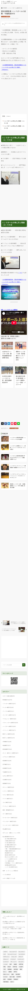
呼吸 (4, 966)
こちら (20, 272)
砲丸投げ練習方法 (10, 855)
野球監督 (16, 979)
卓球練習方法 (7, 741)
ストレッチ (14, 956)
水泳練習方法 (7, 779)
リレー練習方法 (9, 861)
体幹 (11, 964)
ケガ (4, 954)
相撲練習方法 (7, 783)
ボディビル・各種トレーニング (11, 833)
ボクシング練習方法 (8, 787)
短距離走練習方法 (10, 865)
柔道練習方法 (7, 760)
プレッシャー (13, 961)
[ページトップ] (25, 987)
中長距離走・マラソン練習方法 (13, 863)
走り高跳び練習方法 (10, 838)
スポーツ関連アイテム (9, 878)
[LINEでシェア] (18, 423)
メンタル (5, 964)
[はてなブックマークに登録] (9, 423)
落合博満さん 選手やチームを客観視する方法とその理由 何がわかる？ (14, 922)
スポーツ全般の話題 (9, 696)
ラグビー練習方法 (8, 795)
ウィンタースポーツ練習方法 (10, 825)
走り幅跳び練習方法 (10, 845)
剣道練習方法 (7, 768)
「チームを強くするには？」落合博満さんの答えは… (14, 917)
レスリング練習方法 (8, 791)
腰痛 (13, 974)
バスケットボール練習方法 (10, 722)
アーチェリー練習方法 (9, 806)
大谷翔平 (21, 966)
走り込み (5, 976)
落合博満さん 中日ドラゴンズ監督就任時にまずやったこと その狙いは (14, 938)
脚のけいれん (6, 974)
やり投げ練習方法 (10, 842)
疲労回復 (16, 969)
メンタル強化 (7, 874)
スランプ (21, 956)
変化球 (9, 966)
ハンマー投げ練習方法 (11, 867)
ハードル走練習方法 (11, 859)
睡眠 (21, 969)
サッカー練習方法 (8, 707)
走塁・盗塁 (12, 976)
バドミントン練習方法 (9, 730)
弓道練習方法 (7, 772)
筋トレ (5, 971)
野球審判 (10, 979)
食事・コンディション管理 (10, 870)
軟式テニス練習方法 (9, 737)
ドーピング (13, 959)
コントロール (21, 954)
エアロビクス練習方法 (9, 757)
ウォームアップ (13, 951)
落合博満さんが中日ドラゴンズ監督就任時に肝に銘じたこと (14, 933)
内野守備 (21, 964)
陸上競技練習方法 (8, 836)
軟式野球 (19, 976)
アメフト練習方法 (8, 798)
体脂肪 (15, 964)
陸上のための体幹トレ (11, 857)
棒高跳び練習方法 (10, 846)
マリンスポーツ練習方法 (9, 821)
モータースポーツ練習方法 (10, 817)
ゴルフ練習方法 (7, 802)
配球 (4, 979)
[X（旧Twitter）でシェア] (2, 423)
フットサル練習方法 (8, 711)
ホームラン (21, 961)
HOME (5, 8)
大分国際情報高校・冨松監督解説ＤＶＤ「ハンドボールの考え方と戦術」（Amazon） (13, 67)
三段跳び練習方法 (10, 840)
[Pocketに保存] (12, 423)
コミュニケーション (12, 954)
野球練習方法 (7, 699)
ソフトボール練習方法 (9, 703)
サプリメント (6, 956)
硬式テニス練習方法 (9, 734)
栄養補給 (10, 969)
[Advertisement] (14, 96)
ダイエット (6, 959)
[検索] (23, 664)
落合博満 (18, 974)
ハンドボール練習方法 (15, 8)
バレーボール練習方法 (9, 715)
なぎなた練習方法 (8, 776)
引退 (4, 969)
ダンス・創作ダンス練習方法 (10, 753)
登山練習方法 (7, 829)
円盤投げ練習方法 (10, 851)
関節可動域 (6, 981)
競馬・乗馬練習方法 (8, 810)
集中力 (12, 981)
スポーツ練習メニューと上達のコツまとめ (9, 2)
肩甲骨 (15, 971)
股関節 (10, 971)
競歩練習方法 (9, 853)
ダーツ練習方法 (7, 814)
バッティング (21, 959)
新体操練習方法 (7, 749)
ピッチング (6, 961)
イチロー (5, 951)
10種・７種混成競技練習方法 (13, 849)
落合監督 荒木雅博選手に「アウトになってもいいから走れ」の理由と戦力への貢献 (14, 927)
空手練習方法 (7, 764)
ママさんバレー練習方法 (9, 718)
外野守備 (15, 966)
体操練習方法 (7, 745)
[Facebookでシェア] (5, 423)
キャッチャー (21, 951)
